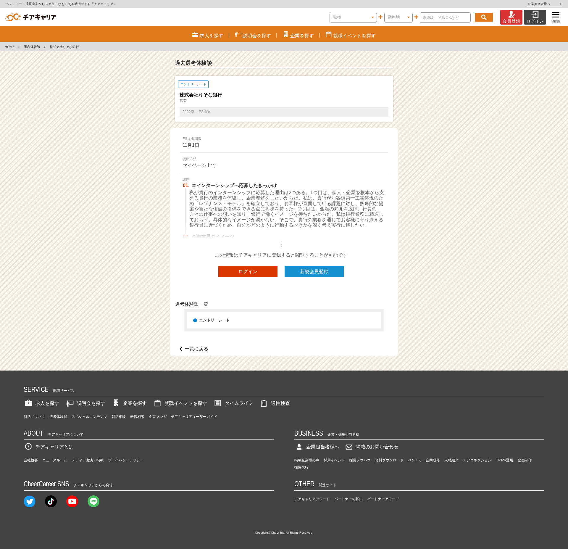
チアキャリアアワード (312, 499)
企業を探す (135, 403)
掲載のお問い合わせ (377, 446)
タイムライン (239, 403)
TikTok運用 (504, 460)
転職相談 (137, 417)
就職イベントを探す (185, 403)
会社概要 (31, 460)
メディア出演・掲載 (88, 460)
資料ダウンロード (389, 460)
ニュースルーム (54, 460)
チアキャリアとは (54, 446)
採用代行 (301, 467)
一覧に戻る (196, 348)
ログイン (247, 271)
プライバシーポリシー (125, 460)
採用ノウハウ (360, 460)
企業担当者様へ (544, 4)
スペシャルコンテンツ (89, 417)
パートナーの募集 (348, 499)
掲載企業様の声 (306, 460)
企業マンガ (158, 417)
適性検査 (280, 403)
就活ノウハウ (34, 417)
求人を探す (47, 403)
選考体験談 (32, 47)
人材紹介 (451, 460)
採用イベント (334, 460)
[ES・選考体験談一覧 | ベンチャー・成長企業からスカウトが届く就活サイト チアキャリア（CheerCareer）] (31, 17)
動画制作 (525, 460)
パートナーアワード (383, 499)
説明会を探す (91, 403)
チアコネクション (477, 460)
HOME (9, 47)
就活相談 (119, 417)
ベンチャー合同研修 (424, 460)
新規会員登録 (314, 271)
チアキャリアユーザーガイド (194, 417)
